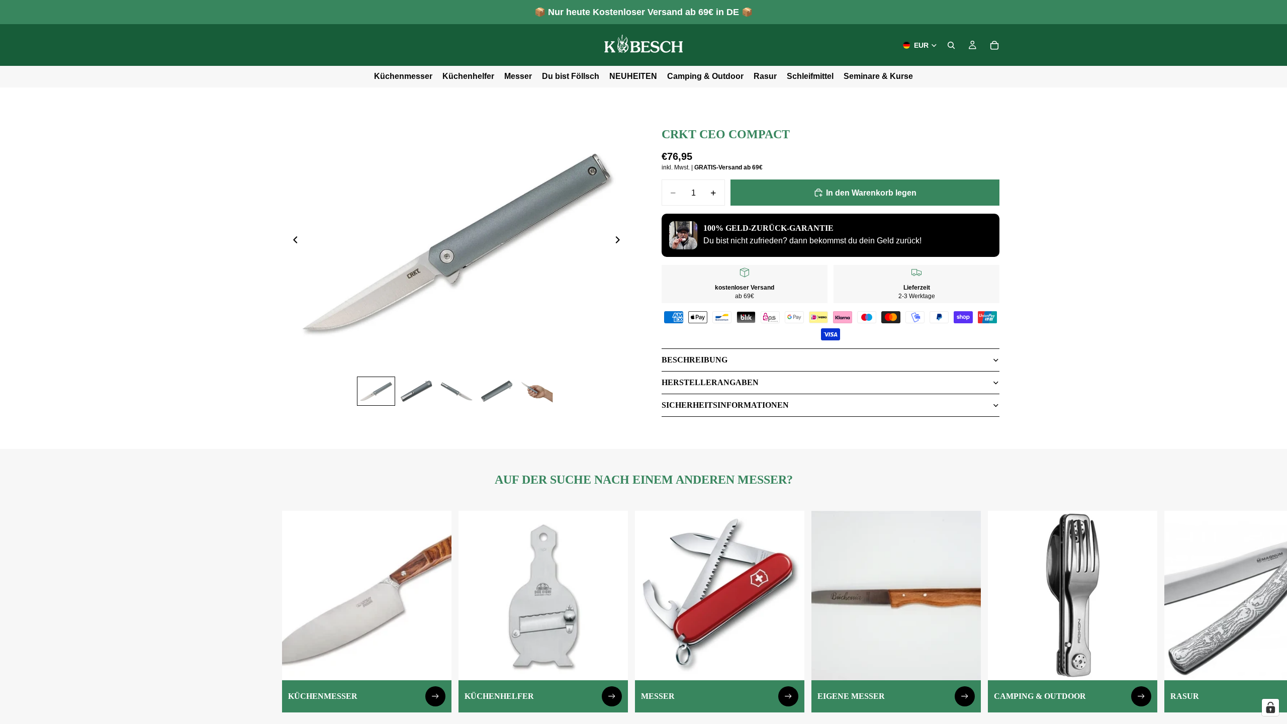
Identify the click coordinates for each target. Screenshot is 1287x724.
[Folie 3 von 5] (456, 391)
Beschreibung (694, 359)
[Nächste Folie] (620, 242)
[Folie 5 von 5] (537, 391)
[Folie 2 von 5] (416, 391)
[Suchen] (951, 45)
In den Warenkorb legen (871, 193)
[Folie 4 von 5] (497, 391)
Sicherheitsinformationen (725, 405)
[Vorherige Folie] (293, 242)
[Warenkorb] (994, 45)
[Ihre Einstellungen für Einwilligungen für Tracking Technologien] (1270, 707)
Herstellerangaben (710, 382)
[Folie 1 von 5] (376, 391)
